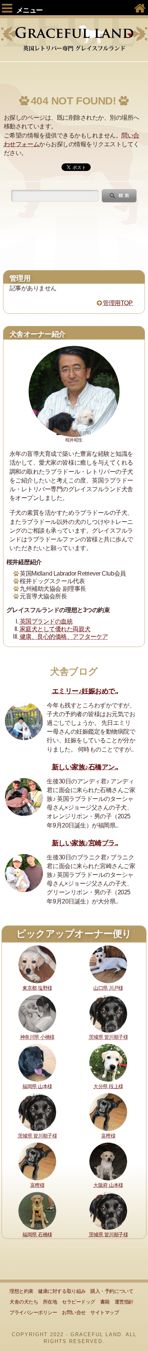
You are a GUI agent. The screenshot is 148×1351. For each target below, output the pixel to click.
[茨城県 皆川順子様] (108, 1013)
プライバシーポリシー (33, 1312)
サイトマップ (104, 1312)
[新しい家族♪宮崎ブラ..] (24, 873)
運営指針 (124, 1302)
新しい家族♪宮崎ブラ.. (85, 843)
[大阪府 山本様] (108, 1161)
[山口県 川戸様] (108, 963)
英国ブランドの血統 (46, 621)
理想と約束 (21, 1291)
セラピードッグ (78, 1302)
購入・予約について (111, 1291)
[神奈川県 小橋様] (37, 1013)
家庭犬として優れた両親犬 (55, 629)
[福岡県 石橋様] (37, 1210)
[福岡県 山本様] (37, 1062)
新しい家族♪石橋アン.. (85, 767)
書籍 (105, 1302)
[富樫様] (108, 1112)
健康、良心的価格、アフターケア (64, 636)
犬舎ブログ (74, 671)
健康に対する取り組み (61, 1291)
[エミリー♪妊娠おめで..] (24, 721)
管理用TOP (117, 303)
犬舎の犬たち (23, 1302)
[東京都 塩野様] (37, 963)
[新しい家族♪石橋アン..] (24, 797)
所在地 (50, 1302)
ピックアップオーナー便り (73, 934)
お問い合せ (74, 1312)
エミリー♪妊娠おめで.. (85, 691)
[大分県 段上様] (108, 1062)
